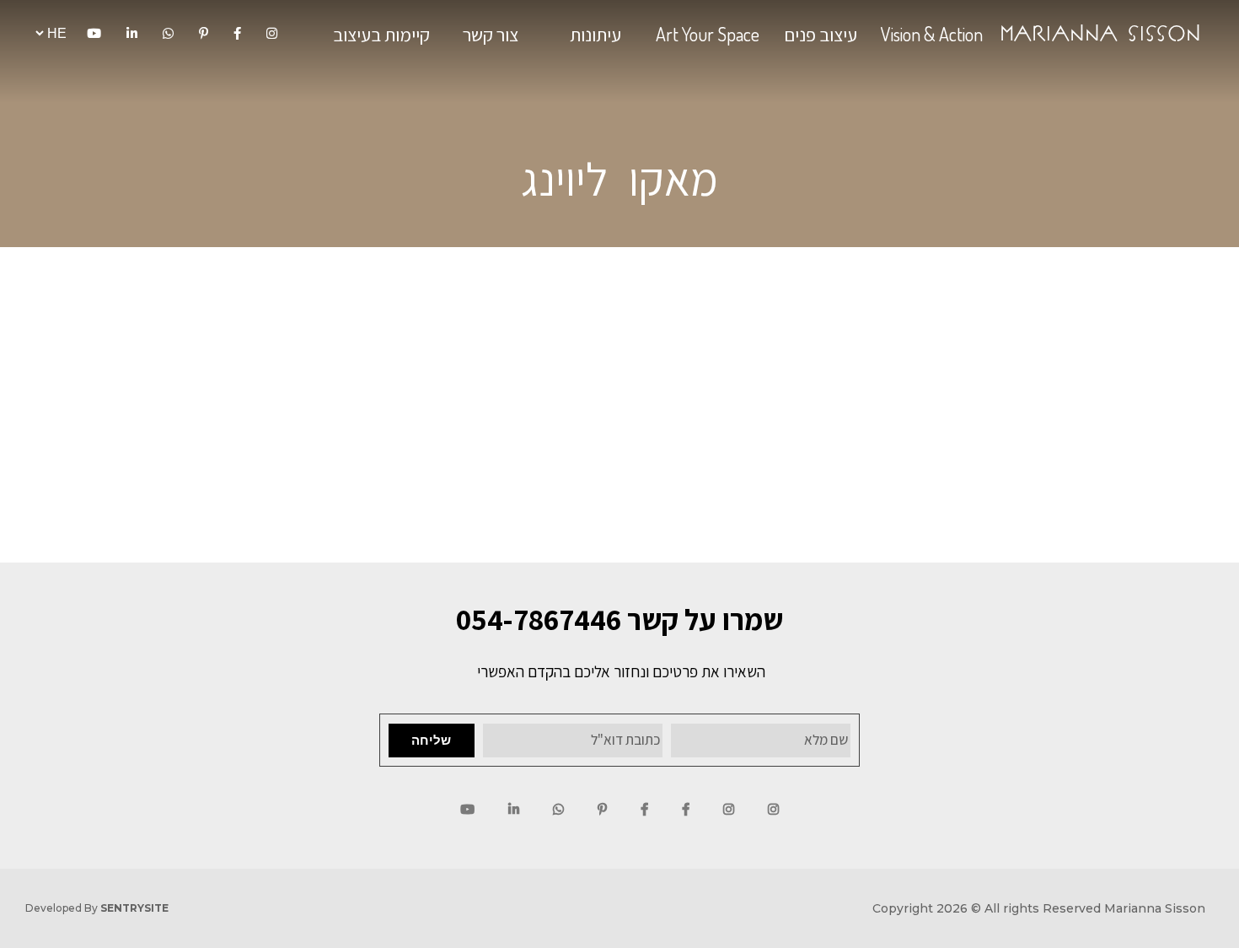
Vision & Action (932, 34)
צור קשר (490, 34)
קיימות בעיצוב (381, 34)
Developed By (97, 908)
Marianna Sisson (1100, 33)
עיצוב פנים (820, 34)
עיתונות (595, 34)
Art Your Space (707, 34)
